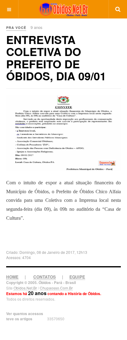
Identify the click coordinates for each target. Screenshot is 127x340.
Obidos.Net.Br (25, 287)
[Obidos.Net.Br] (63, 9)
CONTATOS (44, 277)
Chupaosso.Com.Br (56, 287)
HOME (12, 277)
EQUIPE (77, 277)
